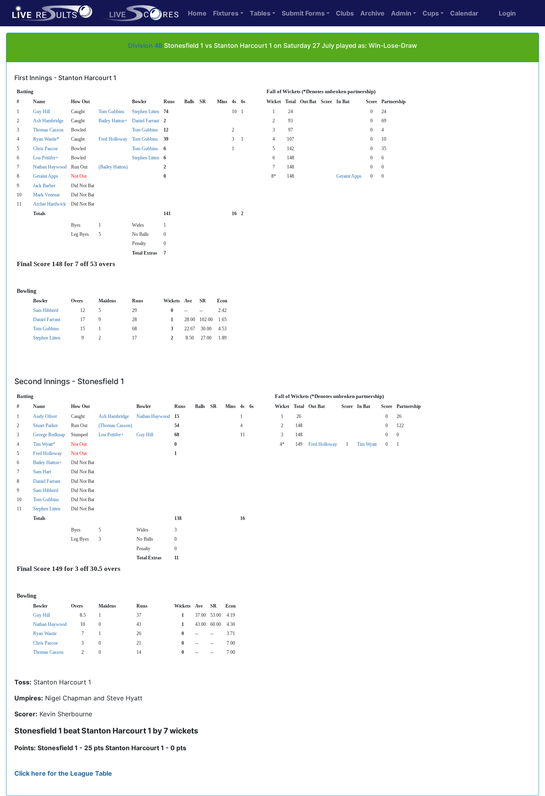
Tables (260, 13)
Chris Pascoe (45, 148)
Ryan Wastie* (46, 139)
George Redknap (49, 434)
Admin (401, 13)
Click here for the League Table (63, 773)
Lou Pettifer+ (45, 157)
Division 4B (145, 45)
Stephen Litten (145, 111)
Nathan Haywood (50, 167)
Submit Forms (303, 13)
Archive (372, 13)
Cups (431, 13)
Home (197, 13)
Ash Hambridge (48, 120)
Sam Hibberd (45, 310)
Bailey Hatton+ (113, 120)
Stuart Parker (45, 425)
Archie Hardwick (49, 204)
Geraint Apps (45, 176)
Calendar (464, 13)
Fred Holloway (113, 139)
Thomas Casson (48, 129)
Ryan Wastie (45, 633)
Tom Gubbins (111, 111)
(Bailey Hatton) (113, 167)
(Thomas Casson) (115, 425)
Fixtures (226, 13)
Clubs (345, 13)
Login (507, 13)
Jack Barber (44, 185)
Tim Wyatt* (44, 444)
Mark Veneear (46, 194)
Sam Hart (42, 471)
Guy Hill (41, 111)
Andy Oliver (45, 416)
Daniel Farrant (145, 120)
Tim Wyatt (367, 444)
